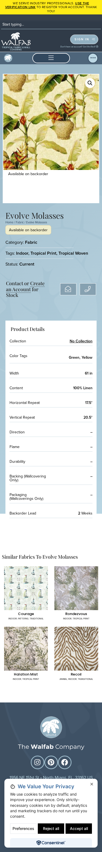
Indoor (22, 253)
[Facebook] (65, 762)
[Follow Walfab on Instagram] (37, 762)
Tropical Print (43, 253)
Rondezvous (76, 613)
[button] (51, 58)
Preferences (23, 828)
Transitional (85, 679)
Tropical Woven (73, 253)
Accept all (79, 828)
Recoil (76, 674)
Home (9, 222)
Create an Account (25, 286)
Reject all (51, 828)
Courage (26, 613)
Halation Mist (26, 674)
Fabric (20, 222)
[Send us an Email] (68, 289)
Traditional (37, 618)
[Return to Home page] (51, 727)
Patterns (23, 618)
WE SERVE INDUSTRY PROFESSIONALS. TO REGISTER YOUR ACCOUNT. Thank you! (51, 7)
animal (63, 679)
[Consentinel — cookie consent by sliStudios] (51, 842)
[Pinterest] (51, 762)
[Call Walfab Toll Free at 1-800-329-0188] (88, 289)
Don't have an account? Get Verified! (78, 46)
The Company (51, 746)
